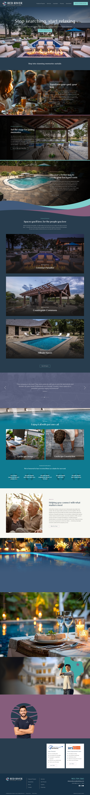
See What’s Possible (56, 103)
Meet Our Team (54, 526)
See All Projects (45, 366)
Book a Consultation (80, 3)
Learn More (52, 765)
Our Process (43, 782)
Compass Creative (81, 793)
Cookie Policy (34, 793)
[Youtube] (83, 785)
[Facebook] (79, 785)
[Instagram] (81, 785)
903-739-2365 (77, 779)
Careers (42, 784)
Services (49, 3)
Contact (30, 787)
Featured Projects (40, 3)
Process (62, 3)
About (29, 784)
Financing (43, 787)
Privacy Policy (28, 793)
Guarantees (68, 3)
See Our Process (55, 195)
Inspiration (55, 3)
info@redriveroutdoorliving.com (76, 781)
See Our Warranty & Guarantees (19, 148)
